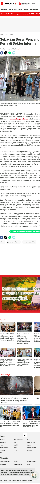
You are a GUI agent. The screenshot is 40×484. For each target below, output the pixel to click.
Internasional (26, 14)
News (6, 34)
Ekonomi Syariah (15, 9)
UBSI (32, 14)
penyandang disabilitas (18, 119)
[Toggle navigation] (2, 3)
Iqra (15, 442)
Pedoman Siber (31, 461)
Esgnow (2, 450)
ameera (4, 9)
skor (26, 9)
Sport (18, 14)
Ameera (2, 440)
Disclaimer (3, 464)
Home (1, 34)
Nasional (4, 14)
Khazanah (3, 442)
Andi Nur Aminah (21, 49)
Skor (28, 440)
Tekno (15, 447)
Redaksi (16, 461)
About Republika (5, 461)
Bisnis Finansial (31, 447)
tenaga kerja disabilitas (29, 242)
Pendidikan (11, 14)
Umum (11, 34)
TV (1, 453)
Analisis (16, 445)
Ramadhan (17, 453)
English (29, 450)
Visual (15, 450)
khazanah (34, 9)
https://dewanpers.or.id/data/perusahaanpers (15, 474)
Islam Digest (31, 442)
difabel (2, 242)
